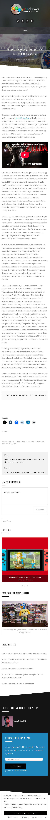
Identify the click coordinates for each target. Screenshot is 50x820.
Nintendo (12, 441)
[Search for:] (25, 521)
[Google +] (32, 21)
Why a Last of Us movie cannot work (18, 684)
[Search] (47, 30)
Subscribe (15, 766)
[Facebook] (27, 21)
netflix (8, 443)
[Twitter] (18, 21)
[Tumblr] (23, 21)
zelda (14, 443)
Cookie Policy (17, 807)
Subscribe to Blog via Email (18, 738)
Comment (40, 509)
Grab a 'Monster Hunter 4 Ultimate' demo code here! (24, 654)
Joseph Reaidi (20, 60)
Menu (25, 30)
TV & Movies (30, 441)
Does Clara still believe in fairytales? (17, 669)
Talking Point (20, 441)
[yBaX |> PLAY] (2, 30)
